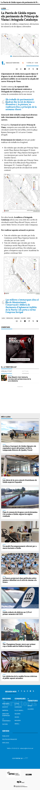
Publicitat (5, 736)
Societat (5, 707)
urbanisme (17, 318)
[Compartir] (21, 69)
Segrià (17, 717)
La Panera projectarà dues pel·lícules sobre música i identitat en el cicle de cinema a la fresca (20, 580)
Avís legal (5, 742)
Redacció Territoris (12, 63)
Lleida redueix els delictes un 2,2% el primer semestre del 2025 (17, 613)
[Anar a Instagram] (27, 691)
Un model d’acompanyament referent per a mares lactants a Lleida (19, 547)
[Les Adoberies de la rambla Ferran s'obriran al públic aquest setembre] (20, 662)
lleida (3, 318)
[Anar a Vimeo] (30, 691)
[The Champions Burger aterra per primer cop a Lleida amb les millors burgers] (20, 629)
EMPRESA (5, 710)
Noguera (18, 720)
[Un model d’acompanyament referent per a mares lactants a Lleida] (20, 531)
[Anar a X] (21, 691)
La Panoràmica (6, 720)
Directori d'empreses (6, 714)
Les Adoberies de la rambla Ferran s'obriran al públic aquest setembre (20, 677)
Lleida (3, 8)
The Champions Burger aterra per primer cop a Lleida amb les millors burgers (19, 645)
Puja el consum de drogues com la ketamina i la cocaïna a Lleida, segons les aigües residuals (20, 514)
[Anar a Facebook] (18, 691)
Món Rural (6, 703)
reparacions (10, 318)
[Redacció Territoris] (3, 63)
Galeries (31, 709)
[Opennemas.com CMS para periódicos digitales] (20, 758)
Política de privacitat (9, 739)
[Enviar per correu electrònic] (16, 69)
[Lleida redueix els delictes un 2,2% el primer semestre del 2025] (20, 597)
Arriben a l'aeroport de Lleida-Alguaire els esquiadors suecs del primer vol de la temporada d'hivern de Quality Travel (19, 448)
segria (28, 318)
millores (23, 318)
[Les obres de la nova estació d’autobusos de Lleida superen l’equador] (20, 465)
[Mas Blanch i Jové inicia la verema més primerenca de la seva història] (4, 378)
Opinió (30, 706)
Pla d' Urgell (19, 710)
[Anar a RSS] (33, 691)
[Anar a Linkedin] (24, 691)
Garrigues (18, 707)
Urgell (17, 724)
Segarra (17, 714)
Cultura (5, 724)
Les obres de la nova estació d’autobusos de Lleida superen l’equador (20, 481)
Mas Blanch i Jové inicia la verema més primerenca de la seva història (19, 379)
